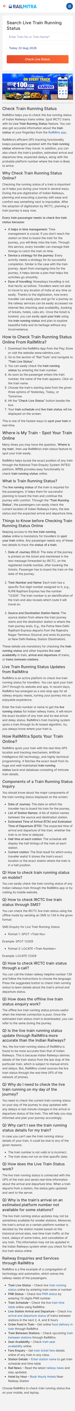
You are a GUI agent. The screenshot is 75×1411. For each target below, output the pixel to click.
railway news (55, 1368)
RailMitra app (57, 132)
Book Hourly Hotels (43, 1376)
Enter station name (43, 1359)
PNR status (49, 1294)
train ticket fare (44, 1350)
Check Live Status (37, 59)
